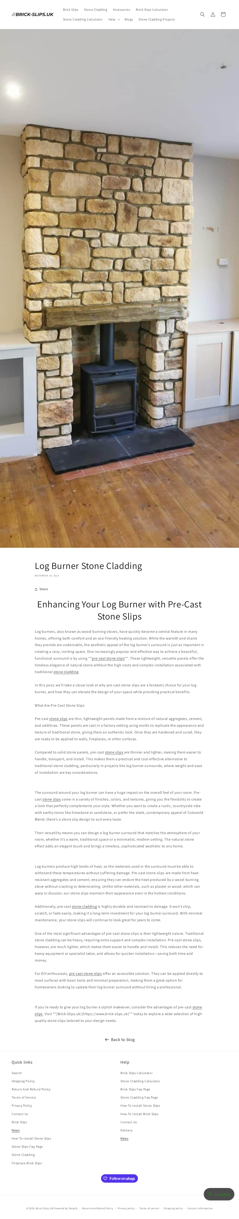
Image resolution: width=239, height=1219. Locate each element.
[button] (114, 19)
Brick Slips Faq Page (135, 1089)
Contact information (200, 1208)
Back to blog (123, 1039)
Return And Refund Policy (31, 1089)
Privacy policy (126, 1208)
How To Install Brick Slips (139, 1114)
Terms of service (149, 1208)
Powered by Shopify (66, 1208)
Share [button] (43, 589)
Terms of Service (24, 1097)
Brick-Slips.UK (44, 1208)
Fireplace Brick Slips (27, 1163)
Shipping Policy (23, 1081)
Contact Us (20, 1114)
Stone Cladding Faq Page (139, 1097)
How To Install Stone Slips (31, 1138)
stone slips (58, 718)
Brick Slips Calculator (136, 1073)
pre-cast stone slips (108, 658)
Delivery (126, 1130)
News (16, 1130)
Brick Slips (19, 1122)
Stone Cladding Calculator (140, 1081)
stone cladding (65, 671)
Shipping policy (173, 1208)
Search (17, 1073)
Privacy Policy (22, 1105)
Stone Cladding (23, 1155)
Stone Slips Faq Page (27, 1146)
